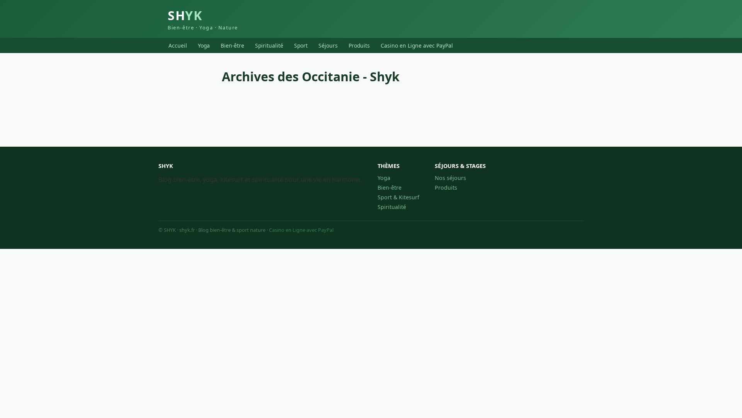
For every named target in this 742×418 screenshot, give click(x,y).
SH (203, 19)
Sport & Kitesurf (398, 197)
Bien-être (232, 45)
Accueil (177, 45)
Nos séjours (450, 178)
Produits (359, 45)
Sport (301, 45)
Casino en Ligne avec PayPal (417, 45)
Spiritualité (269, 45)
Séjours (328, 45)
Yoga (204, 45)
